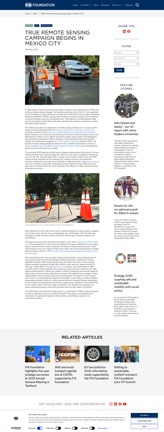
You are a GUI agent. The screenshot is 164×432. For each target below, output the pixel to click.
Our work (84, 5)
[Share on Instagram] (111, 404)
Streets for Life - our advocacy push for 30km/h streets (126, 208)
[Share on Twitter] (124, 31)
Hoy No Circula (59, 266)
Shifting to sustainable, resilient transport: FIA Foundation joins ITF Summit (126, 365)
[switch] (58, 428)
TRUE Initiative (46, 26)
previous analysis (92, 161)
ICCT (37, 26)
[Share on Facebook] (129, 31)
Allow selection (144, 421)
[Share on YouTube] (124, 404)
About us (116, 5)
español (29, 164)
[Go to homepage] (39, 5)
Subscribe (129, 5)
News (96, 5)
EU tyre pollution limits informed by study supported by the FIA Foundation (96, 363)
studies (41, 134)
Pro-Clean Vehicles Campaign (66, 141)
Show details (102, 428)
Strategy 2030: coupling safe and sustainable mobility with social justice (126, 282)
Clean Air (29, 26)
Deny (144, 426)
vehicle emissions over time (36, 146)
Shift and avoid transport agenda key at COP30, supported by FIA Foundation (67, 365)
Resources (105, 5)
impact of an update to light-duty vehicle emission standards (71, 132)
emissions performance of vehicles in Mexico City (74, 130)
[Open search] (137, 5)
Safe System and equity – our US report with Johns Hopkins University (126, 132)
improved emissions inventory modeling (66, 146)
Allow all (144, 415)
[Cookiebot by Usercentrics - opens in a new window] (16, 428)
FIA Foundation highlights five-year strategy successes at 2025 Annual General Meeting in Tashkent (37, 366)
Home (75, 5)
